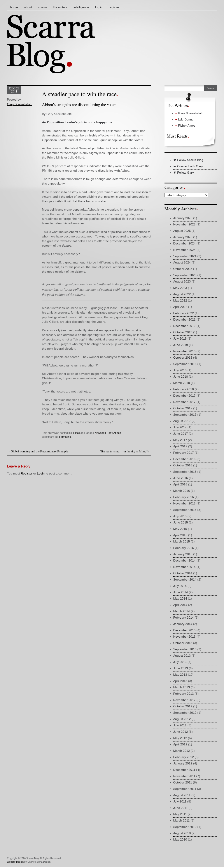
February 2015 (183, 548)
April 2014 (180, 605)
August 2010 (182, 833)
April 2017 (180, 446)
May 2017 (180, 440)
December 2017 (184, 395)
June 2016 (180, 478)
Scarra (42, 7)
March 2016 (181, 490)
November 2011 (184, 776)
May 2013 (180, 674)
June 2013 (180, 668)
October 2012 (182, 706)
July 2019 (180, 338)
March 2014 (181, 611)
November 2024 (184, 249)
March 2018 (181, 383)
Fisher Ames (186, 125)
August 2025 (182, 230)
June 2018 (180, 376)
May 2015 (180, 528)
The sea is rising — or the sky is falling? (124, 451)
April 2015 (180, 535)
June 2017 (180, 433)
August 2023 (182, 281)
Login (41, 473)
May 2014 (180, 598)
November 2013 (184, 636)
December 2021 (184, 319)
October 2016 (182, 465)
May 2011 (180, 814)
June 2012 (180, 731)
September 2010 (184, 827)
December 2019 (184, 326)
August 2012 (182, 719)
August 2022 (182, 294)
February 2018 (183, 389)
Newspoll (100, 432)
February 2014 (183, 617)
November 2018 (184, 351)
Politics (75, 432)
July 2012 (180, 725)
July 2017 (180, 427)
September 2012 (184, 712)
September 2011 (184, 788)
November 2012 (184, 700)
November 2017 (184, 402)
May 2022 (180, 300)
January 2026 (182, 218)
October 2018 (182, 357)
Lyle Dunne (186, 119)
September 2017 (184, 414)
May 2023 (180, 288)
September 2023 (184, 275)
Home (14, 7)
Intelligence (81, 7)
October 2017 (182, 408)
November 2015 (184, 503)
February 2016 (183, 497)
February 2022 (183, 313)
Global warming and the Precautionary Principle (38, 451)
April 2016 (180, 484)
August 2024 (182, 262)
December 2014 (184, 560)
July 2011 (179, 801)
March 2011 (181, 820)
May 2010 (180, 839)
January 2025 (182, 237)
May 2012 (180, 738)
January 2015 (182, 554)
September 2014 (184, 579)
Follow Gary (185, 172)
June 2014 (180, 592)
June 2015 (180, 522)
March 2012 (181, 750)
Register (114, 7)
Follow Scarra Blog (189, 160)
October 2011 (182, 782)
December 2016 (184, 459)
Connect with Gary (189, 166)
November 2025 (184, 224)
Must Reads (177, 136)
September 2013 (184, 649)
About (28, 7)
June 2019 (180, 345)
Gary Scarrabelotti (19, 104)
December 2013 (184, 630)
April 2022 (180, 307)
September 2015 (184, 509)
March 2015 (181, 541)
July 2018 (180, 370)
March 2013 (181, 687)
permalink (65, 436)
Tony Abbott (114, 432)
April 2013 (180, 681)
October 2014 (182, 573)
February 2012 (183, 757)
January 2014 (182, 624)
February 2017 (183, 452)
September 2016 (184, 471)
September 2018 (184, 364)
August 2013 (182, 655)
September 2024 (184, 256)
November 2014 (184, 567)
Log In (99, 7)
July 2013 (180, 662)
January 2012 (182, 763)
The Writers (60, 7)
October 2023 (182, 268)
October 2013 (182, 643)
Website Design (15, 861)
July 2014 (180, 586)
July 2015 (180, 516)
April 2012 (180, 744)
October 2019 (182, 332)
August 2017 (182, 421)
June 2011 (180, 807)
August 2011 (182, 795)
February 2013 (183, 693)
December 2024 (184, 243)
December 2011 (184, 769)
